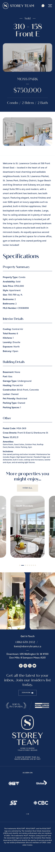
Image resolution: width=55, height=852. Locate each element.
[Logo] (18, 6)
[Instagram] (25, 666)
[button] (50, 5)
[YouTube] (34, 666)
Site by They (35, 759)
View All (27, 488)
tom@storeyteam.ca (27, 646)
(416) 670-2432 (25, 642)
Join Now (26, 693)
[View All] (27, 814)
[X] (30, 666)
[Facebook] (21, 666)
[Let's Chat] (43, 5)
